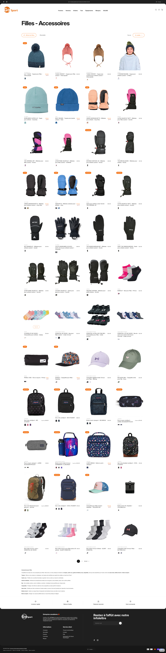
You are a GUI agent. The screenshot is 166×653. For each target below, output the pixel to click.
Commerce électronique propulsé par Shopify (18, 648)
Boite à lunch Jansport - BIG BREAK (96, 420)
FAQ (64, 634)
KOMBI (25, 159)
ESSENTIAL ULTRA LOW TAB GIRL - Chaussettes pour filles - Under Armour (96, 335)
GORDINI (119, 116)
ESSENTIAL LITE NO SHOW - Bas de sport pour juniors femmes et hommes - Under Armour (127, 335)
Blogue (44, 638)
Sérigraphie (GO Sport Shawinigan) (68, 637)
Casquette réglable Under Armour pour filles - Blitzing (95, 378)
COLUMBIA (26, 116)
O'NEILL (119, 72)
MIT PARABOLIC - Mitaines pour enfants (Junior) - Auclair (33, 247)
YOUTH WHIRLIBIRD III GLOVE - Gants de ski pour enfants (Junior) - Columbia (64, 248)
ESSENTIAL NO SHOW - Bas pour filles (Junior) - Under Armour (64, 334)
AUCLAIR (25, 244)
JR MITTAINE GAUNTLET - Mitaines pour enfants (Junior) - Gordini (33, 291)
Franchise (45, 636)
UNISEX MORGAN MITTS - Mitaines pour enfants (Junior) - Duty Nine (33, 204)
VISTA (56, 116)
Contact (65, 632)
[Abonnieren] (120, 623)
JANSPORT (26, 418)
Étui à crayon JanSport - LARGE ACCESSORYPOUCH (125, 421)
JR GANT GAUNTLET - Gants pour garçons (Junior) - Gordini (64, 291)
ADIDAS (25, 331)
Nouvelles (45, 632)
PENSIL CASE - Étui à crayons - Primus (34, 377)
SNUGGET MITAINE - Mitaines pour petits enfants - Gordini (95, 291)
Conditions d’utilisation (24, 650)
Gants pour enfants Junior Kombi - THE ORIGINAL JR (95, 204)
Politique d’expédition (32, 650)
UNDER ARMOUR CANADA (60, 331)
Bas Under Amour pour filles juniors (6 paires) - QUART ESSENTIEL (65, 549)
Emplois (45, 634)
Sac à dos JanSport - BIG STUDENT (65, 417)
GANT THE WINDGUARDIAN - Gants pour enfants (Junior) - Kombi (127, 247)
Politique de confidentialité (16, 650)
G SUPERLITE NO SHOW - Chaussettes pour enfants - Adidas (33, 334)
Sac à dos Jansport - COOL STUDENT (65, 505)
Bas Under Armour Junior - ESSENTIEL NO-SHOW (31, 549)
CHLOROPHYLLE (27, 72)
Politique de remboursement (7, 650)
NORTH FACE (26, 504)
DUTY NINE (88, 116)
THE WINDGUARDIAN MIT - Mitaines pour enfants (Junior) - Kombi (96, 247)
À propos (45, 630)
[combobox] (159, 2)
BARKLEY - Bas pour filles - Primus (127, 290)
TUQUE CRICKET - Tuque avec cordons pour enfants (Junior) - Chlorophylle (94, 75)
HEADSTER (88, 504)
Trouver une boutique (68, 630)
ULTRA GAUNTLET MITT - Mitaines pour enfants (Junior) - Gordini (127, 204)
